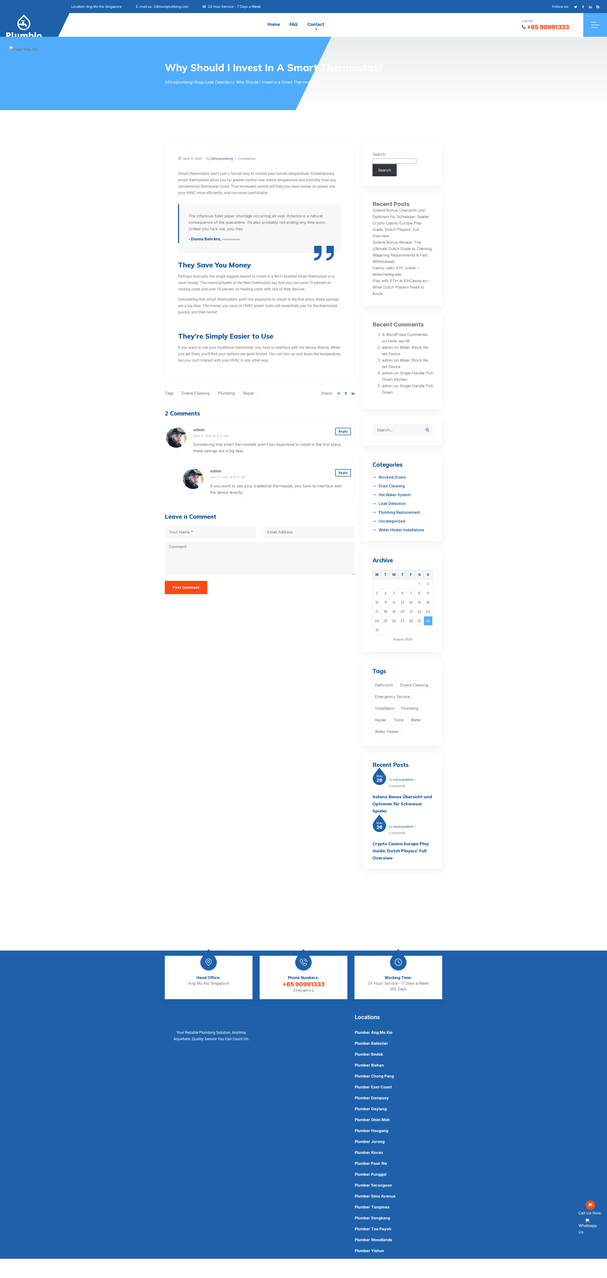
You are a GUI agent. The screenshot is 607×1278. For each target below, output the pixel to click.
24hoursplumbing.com (171, 7)
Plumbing (226, 393)
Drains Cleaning (195, 393)
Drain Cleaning (392, 486)
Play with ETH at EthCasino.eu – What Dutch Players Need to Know (401, 287)
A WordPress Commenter (405, 334)
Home (273, 24)
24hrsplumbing (222, 158)
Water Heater (387, 731)
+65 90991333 (548, 27)
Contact (315, 24)
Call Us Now (590, 1213)
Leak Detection (392, 503)
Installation (384, 708)
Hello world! (399, 341)
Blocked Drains (392, 477)
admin (199, 429)
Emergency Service (392, 696)
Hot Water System (395, 494)
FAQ (294, 24)
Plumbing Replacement (399, 512)
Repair (249, 393)
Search (379, 154)
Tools (399, 720)
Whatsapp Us (588, 1228)
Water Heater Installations (401, 529)
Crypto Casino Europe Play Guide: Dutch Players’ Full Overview (397, 229)
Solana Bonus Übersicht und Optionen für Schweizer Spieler (402, 804)
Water (416, 720)
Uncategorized (392, 521)
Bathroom (384, 685)
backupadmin (404, 779)
